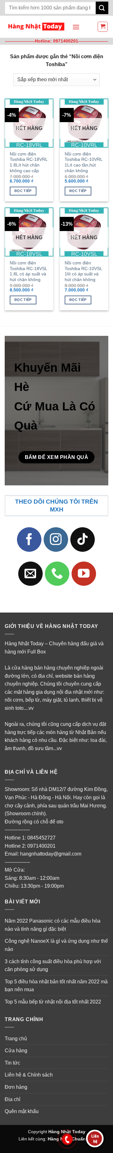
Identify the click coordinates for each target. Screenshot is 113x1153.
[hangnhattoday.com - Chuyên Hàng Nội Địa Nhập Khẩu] (36, 26)
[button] (76, 27)
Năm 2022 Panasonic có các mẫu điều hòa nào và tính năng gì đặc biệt (52, 925)
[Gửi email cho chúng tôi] (30, 573)
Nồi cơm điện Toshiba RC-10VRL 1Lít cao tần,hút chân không (83, 162)
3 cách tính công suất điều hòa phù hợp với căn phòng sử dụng (53, 965)
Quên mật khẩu (22, 1111)
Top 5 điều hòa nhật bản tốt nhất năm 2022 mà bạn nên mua (56, 985)
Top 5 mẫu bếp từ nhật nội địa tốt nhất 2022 (53, 1001)
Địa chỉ (12, 1099)
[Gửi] (102, 8)
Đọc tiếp (23, 191)
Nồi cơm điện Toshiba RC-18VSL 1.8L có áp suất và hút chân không (28, 271)
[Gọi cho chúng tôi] (57, 573)
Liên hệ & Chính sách (29, 1074)
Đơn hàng (16, 1087)
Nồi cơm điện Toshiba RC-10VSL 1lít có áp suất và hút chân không (83, 271)
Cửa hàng (16, 1050)
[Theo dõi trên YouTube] (84, 573)
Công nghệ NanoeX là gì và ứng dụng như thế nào (56, 945)
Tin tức (12, 1062)
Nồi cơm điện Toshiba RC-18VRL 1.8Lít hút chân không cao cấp (28, 162)
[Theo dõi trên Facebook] (29, 539)
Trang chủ (16, 1038)
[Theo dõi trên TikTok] (82, 539)
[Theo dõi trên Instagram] (56, 539)
